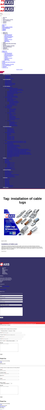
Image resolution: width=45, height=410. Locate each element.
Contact (4, 22)
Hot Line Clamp (12, 119)
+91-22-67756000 (5, 286)
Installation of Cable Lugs (9, 244)
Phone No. (2, 336)
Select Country (3, 303)
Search (1, 13)
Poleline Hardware (8, 37)
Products (5, 33)
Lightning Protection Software (10, 176)
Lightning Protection (8, 39)
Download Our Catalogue (9, 43)
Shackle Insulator (12, 111)
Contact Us (6, 49)
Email (1, 338)
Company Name (3, 334)
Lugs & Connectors (8, 35)
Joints (6, 140)
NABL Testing (7, 41)
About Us (5, 17)
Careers (4, 21)
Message (1, 342)
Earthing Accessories (10, 164)
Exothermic (6, 40)
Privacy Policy (5, 273)
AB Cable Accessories (8, 36)
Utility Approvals (7, 20)
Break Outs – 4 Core (10, 139)
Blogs (4, 44)
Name (1, 332)
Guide (4, 42)
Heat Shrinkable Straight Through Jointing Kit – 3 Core (16, 142)
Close (1, 361)
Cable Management (8, 34)
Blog (4, 18)
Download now (2, 406)
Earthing (6, 38)
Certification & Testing (8, 19)
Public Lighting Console (13, 125)
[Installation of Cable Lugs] (22, 238)
